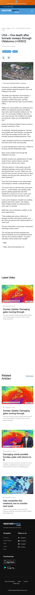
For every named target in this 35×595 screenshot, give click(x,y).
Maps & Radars (7, 540)
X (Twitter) (23, 541)
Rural (4, 549)
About (19, 581)
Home (3, 28)
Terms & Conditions (10, 581)
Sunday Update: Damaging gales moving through (16, 310)
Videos (5, 546)
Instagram (23, 544)
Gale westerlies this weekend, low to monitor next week (15, 503)
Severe (15, 52)
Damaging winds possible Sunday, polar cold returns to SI (17, 457)
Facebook (23, 538)
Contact (26, 581)
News (8, 28)
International (6, 52)
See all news (29, 376)
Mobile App (16, 583)
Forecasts (6, 537)
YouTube (22, 547)
